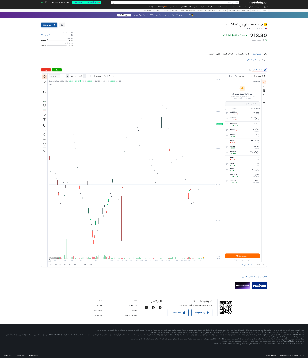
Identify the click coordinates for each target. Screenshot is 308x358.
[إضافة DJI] (226, 124)
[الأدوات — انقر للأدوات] (44, 115)
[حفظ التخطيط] (230, 76)
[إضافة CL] (226, 141)
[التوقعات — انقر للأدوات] (44, 110)
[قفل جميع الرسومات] (44, 134)
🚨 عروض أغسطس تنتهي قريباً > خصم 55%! (87, 2)
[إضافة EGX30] (226, 118)
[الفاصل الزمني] (75, 76)
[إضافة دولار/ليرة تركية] (226, 152)
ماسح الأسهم (174, 7)
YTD (75, 264)
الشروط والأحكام (33, 355)
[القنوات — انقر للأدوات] (44, 87)
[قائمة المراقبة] (264, 82)
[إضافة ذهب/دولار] (226, 130)
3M (65, 264)
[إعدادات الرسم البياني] (259, 76)
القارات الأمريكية (190, 11)
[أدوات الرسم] (43, 170)
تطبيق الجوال (133, 305)
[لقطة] (251, 76)
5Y (85, 264)
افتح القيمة (47, 35)
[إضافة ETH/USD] (226, 181)
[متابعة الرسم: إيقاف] (44, 130)
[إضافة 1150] (226, 158)
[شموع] (84, 76)
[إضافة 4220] (226, 164)
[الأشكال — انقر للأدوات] (44, 92)
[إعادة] (114, 76)
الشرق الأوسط (175, 11)
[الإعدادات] (49, 260)
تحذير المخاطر (8, 355)
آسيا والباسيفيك (165, 11)
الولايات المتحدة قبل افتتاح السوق (217, 11)
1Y (80, 264)
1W (56, 264)
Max (90, 264)
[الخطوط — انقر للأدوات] (44, 82)
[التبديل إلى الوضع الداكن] (255, 76)
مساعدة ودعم (98, 310)
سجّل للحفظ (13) (241, 256)
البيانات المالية (228, 54)
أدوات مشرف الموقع (131, 315)
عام (265, 54)
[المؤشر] (44, 76)
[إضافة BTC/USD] (226, 175)
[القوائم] (264, 90)
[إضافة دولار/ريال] (226, 147)
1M (72, 76)
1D (67, 76)
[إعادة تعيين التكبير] (142, 255)
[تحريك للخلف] (135, 255)
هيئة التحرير (99, 315)
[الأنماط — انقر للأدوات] (44, 105)
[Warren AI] (264, 103)
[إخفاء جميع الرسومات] (44, 139)
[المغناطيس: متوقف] (44, 125)
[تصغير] (128, 255)
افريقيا (157, 11)
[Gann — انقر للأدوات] (44, 101)
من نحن (100, 300)
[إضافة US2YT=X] (226, 169)
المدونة (135, 300)
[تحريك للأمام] (138, 255)
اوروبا (182, 11)
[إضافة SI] (226, 135)
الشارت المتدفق (263, 60)
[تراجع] (110, 76)
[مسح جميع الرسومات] (44, 150)
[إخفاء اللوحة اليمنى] (222, 170)
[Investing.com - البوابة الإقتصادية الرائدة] (258, 2)
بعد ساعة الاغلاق (201, 11)
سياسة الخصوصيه (20, 355)
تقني (218, 54)
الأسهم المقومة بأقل (148, 11)
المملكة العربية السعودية (243, 11)
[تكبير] (132, 255)
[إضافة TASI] (226, 113)
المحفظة (134, 310)
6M (70, 264)
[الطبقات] (44, 144)
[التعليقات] (264, 99)
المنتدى (210, 54)
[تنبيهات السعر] (105, 76)
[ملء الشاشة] (263, 76)
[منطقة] (80, 76)
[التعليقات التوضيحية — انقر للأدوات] (44, 119)
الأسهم (264, 10)
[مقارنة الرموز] (62, 76)
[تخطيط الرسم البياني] (224, 76)
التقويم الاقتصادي (186, 7)
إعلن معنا (100, 305)
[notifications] (46, 2)
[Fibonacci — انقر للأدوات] (44, 96)
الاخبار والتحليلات (242, 54)
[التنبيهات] (264, 86)
